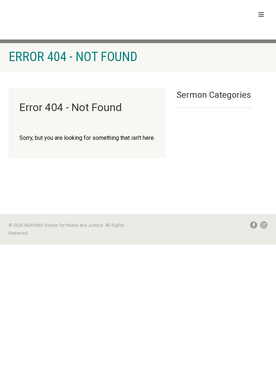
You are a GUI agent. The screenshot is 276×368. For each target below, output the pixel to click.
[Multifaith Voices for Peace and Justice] (71, 18)
